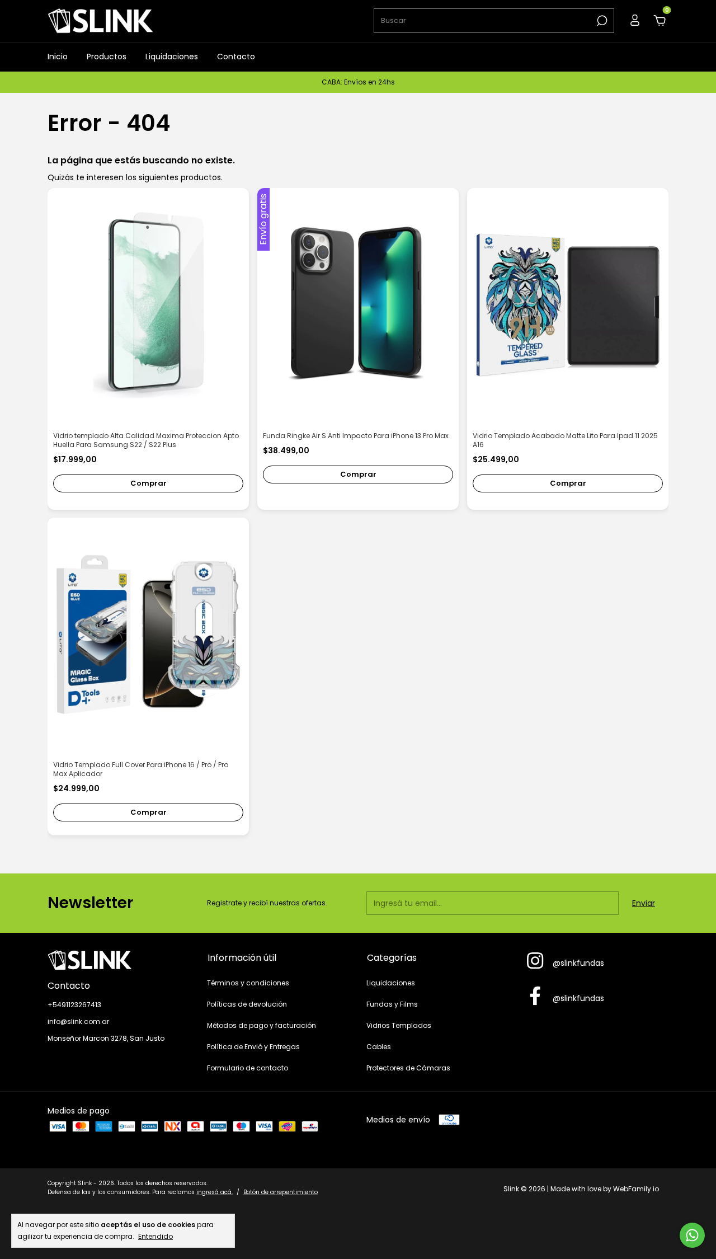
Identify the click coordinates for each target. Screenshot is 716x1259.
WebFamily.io (636, 1189)
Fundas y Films (392, 1004)
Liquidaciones (171, 56)
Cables (378, 1046)
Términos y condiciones (248, 983)
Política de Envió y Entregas (253, 1046)
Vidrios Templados (398, 1025)
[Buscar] (601, 21)
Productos (106, 56)
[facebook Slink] (535, 996)
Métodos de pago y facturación (261, 1025)
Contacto (236, 56)
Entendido (155, 1236)
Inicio (58, 56)
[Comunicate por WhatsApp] (692, 1235)
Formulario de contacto (247, 1068)
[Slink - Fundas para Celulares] (119, 960)
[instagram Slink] (535, 961)
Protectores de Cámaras (408, 1068)
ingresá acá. (214, 1192)
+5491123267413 (74, 1004)
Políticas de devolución (247, 1004)
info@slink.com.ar (78, 1021)
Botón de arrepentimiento (280, 1192)
